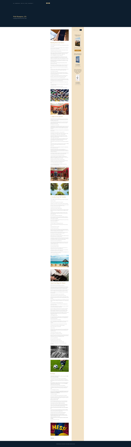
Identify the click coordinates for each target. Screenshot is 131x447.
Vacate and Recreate (30, 3)
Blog (23, 3)
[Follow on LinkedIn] (46, 3)
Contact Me (26, 3)
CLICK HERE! (77, 64)
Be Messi (53, 373)
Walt (51, 198)
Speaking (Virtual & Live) (17, 3)
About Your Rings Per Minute (58, 283)
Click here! (77, 50)
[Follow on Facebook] (48, 3)
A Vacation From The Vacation (58, 197)
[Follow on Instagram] (49, 3)
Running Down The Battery (57, 42)
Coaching (22, 3)
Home (13, 3)
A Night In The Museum (57, 116)
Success (56, 198)
